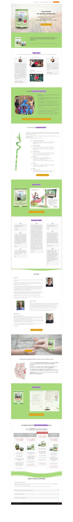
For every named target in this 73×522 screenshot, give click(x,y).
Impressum (20, 512)
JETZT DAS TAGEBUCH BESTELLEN (36, 423)
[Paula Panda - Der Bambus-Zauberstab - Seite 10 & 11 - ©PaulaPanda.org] (44, 217)
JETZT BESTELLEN (56, 2)
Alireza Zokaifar (49, 72)
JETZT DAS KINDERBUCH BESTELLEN (36, 220)
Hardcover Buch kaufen (46, 24)
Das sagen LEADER (36, 2)
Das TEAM (41, 2)
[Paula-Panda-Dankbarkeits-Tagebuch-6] (44, 419)
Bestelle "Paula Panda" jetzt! (42, 175)
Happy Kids (16, 512)
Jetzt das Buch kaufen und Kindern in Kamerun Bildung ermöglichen (36, 119)
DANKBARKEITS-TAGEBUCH (48, 2)
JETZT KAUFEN (28, 359)
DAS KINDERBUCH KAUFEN (36, 338)
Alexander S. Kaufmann (18, 81)
